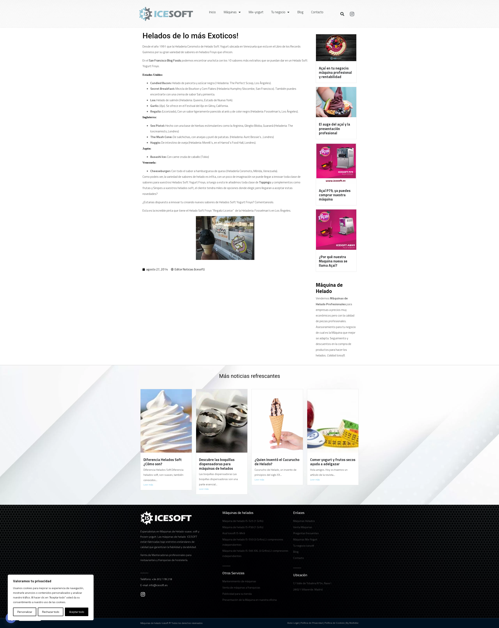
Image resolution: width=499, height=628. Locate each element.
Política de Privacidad (312, 623)
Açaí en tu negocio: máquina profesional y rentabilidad (335, 72)
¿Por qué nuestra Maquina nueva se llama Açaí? (333, 261)
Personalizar (24, 612)
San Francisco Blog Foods (165, 60)
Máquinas (230, 12)
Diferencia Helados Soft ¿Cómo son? (162, 462)
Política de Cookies (334, 623)
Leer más (148, 484)
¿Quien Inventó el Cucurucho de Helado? (277, 462)
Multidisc (354, 623)
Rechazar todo (50, 612)
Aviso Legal (293, 623)
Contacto (317, 12)
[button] (342, 14)
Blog (300, 12)
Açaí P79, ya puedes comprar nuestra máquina (334, 195)
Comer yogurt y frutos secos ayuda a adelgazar (332, 462)
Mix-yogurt (256, 12)
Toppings (265, 182)
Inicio (212, 12)
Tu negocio (278, 12)
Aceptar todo (76, 612)
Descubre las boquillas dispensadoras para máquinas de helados (216, 464)
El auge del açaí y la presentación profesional (334, 128)
